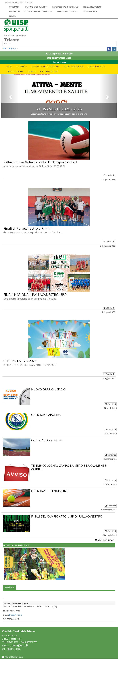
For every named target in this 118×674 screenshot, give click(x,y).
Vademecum (14, 11)
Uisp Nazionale (59, 62)
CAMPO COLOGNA (14, 71)
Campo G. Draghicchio (46, 440)
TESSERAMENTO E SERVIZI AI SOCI (44, 66)
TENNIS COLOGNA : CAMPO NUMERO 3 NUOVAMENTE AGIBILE (68, 467)
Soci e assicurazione (92, 7)
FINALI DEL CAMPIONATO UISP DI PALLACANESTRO (66, 516)
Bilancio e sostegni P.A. (67, 11)
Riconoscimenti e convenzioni (38, 11)
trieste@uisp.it (15, 615)
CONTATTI (31, 71)
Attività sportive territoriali (58, 53)
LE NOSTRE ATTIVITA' (96, 66)
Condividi (109, 175)
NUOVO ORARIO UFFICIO (48, 389)
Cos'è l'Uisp (14, 7)
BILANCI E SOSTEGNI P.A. (73, 66)
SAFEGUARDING (89, 11)
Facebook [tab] (9, 587)
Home (9, 66)
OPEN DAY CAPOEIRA (46, 415)
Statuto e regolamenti (36, 7)
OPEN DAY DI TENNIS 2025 (49, 491)
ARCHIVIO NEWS (105, 540)
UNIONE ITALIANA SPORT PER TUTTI (18, 2)
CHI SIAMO (21, 66)
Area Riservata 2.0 (13, 656)
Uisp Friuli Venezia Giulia (59, 57)
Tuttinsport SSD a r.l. (49, 71)
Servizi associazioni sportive (65, 7)
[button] (10, 96)
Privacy (12, 16)
